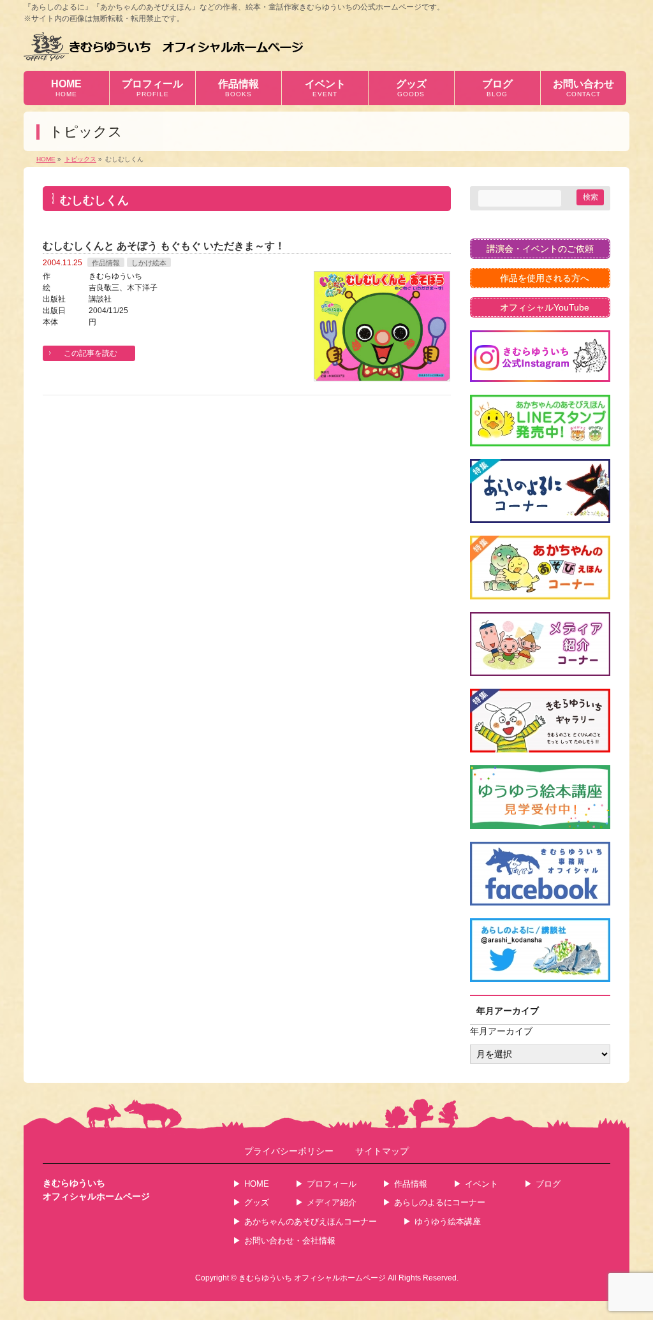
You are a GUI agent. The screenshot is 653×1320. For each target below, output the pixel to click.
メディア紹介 (331, 1202)
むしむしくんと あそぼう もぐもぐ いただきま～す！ (164, 245)
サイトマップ (382, 1151)
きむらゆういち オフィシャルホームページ (312, 1277)
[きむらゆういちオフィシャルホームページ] (164, 46)
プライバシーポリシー (289, 1151)
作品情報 (106, 263)
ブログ (548, 1184)
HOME (256, 1184)
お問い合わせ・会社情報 (289, 1240)
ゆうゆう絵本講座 (448, 1221)
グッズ (256, 1202)
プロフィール (331, 1184)
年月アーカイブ (501, 1031)
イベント (481, 1184)
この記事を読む (90, 353)
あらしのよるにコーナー (439, 1202)
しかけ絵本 (148, 263)
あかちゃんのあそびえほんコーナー (310, 1221)
